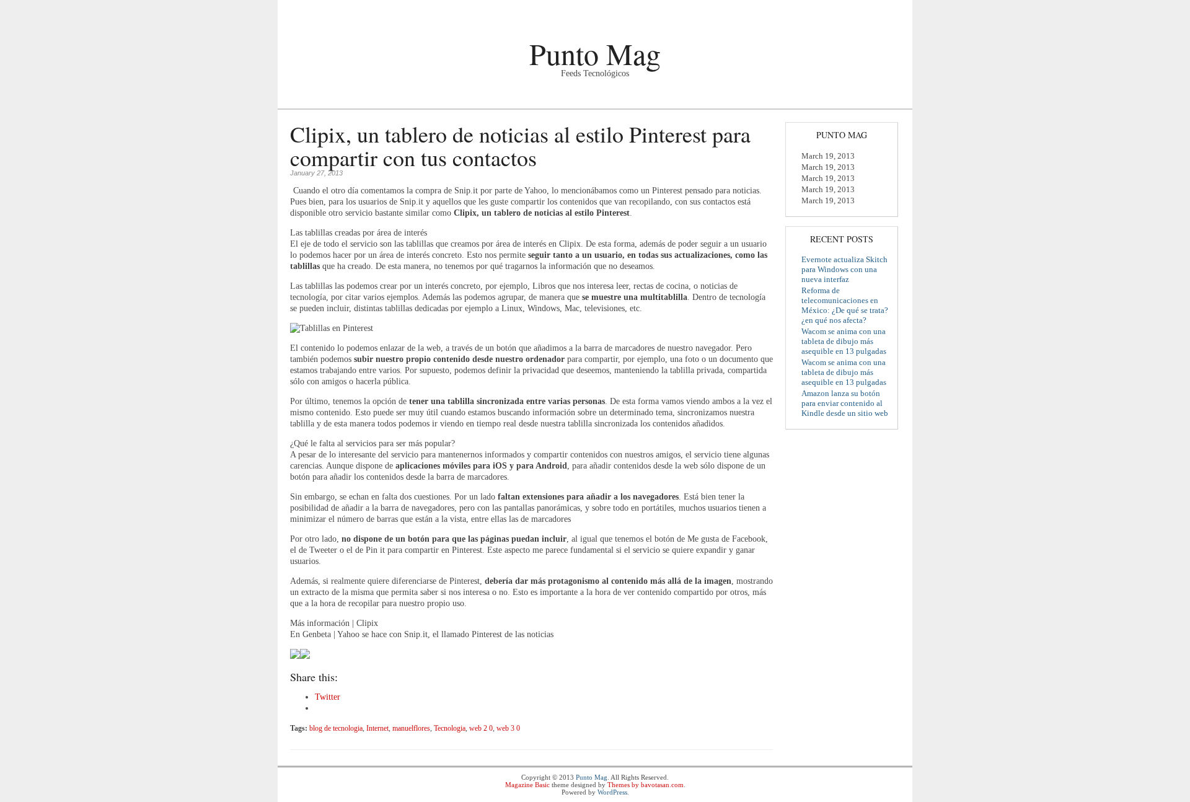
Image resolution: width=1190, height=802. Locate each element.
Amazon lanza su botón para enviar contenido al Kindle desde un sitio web (844, 403)
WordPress (612, 792)
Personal (383, 99)
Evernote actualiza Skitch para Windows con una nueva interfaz (844, 269)
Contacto (432, 99)
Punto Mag (595, 53)
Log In (890, 10)
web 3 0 (508, 729)
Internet (377, 729)
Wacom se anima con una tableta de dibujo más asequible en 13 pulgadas (843, 341)
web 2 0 (481, 729)
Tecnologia (449, 729)
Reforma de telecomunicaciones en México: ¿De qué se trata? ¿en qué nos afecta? (844, 305)
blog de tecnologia (336, 729)
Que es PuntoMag (318, 99)
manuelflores (411, 729)
